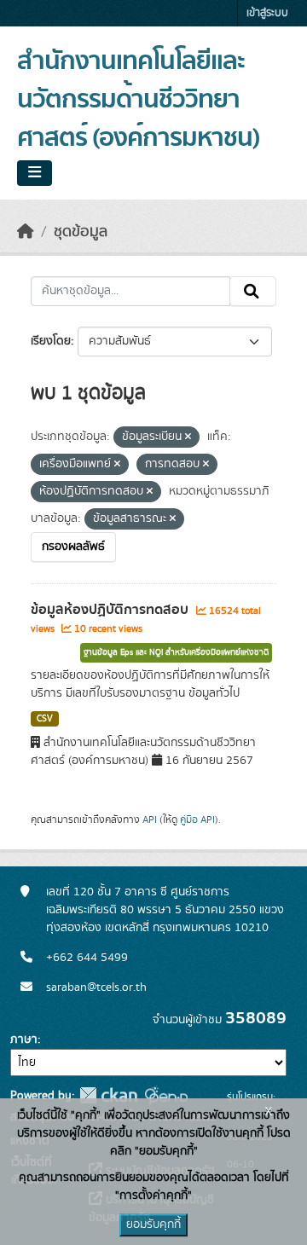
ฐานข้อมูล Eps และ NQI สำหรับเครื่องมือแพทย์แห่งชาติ (176, 652)
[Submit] (252, 291)
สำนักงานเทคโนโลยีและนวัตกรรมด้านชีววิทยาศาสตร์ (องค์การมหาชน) (138, 100)
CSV (45, 719)
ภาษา (24, 1039)
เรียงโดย (51, 341)
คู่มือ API (197, 819)
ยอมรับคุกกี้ (153, 1224)
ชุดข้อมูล (80, 232)
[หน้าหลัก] (25, 232)
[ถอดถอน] (188, 437)
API (149, 819)
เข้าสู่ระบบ (267, 13)
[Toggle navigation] (34, 173)
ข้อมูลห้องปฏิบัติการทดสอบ (111, 610)
